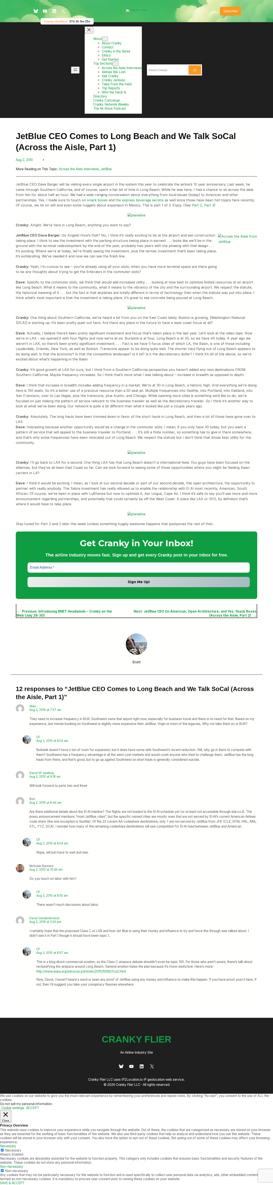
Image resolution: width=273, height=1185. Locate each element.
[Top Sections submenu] (116, 63)
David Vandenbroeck (44, 918)
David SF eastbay (41, 773)
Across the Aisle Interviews (79, 169)
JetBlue (106, 169)
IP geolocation (154, 1080)
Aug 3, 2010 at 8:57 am (52, 952)
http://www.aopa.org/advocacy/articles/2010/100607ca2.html (81, 971)
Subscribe (230, 11)
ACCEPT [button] (32, 1108)
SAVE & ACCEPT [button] (12, 1183)
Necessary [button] (8, 1146)
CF (38, 737)
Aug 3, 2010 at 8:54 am (52, 740)
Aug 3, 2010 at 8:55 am (52, 895)
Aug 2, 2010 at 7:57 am (45, 710)
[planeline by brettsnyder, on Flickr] (136, 215)
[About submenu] (105, 39)
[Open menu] (75, 70)
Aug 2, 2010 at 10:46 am (45, 869)
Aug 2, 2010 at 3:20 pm (45, 922)
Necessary (13, 1150)
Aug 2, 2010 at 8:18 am (45, 776)
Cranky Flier (136, 1039)
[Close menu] (89, 29)
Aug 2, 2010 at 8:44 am (45, 802)
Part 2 (197, 205)
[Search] (195, 70)
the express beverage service (140, 200)
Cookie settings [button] (12, 1108)
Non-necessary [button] (11, 1167)
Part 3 (209, 205)
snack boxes (97, 200)
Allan (32, 706)
